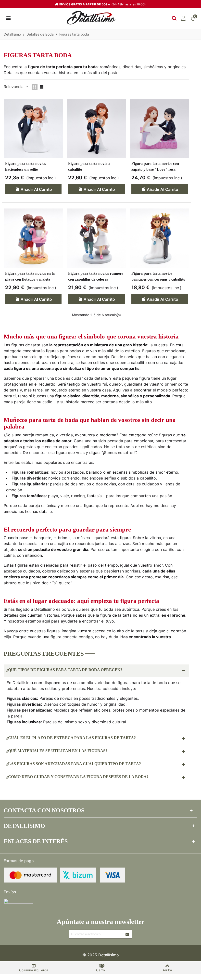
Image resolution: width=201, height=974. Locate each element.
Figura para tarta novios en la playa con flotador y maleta (30, 276)
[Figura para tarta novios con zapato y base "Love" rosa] (159, 128)
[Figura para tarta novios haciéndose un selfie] (33, 128)
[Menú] (8, 17)
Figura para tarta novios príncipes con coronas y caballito (158, 276)
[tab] (96, 670)
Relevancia (14, 86)
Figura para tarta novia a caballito (89, 166)
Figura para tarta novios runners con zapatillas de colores (95, 276)
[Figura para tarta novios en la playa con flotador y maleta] (33, 238)
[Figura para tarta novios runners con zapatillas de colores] (96, 238)
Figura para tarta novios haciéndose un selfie (25, 166)
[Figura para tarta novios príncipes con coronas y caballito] (159, 238)
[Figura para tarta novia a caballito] (96, 128)
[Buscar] (174, 17)
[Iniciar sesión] (183, 17)
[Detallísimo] (91, 18)
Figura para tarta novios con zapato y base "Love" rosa (155, 166)
